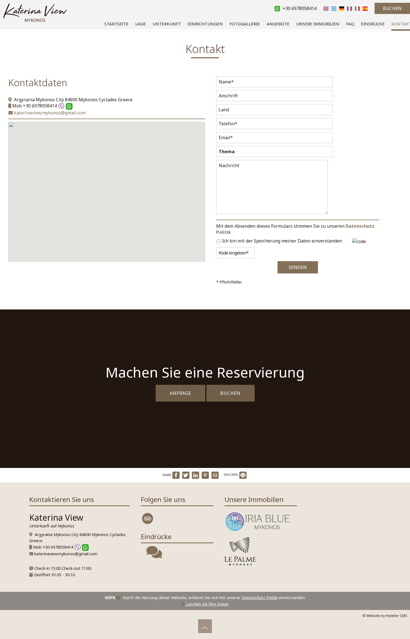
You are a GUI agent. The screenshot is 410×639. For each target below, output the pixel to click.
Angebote (278, 24)
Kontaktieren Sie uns (61, 499)
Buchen (392, 8)
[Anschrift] (274, 97)
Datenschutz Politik (260, 597)
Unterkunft (167, 24)
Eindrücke (373, 24)
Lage (140, 24)
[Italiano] (357, 8)
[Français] (349, 8)
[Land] (274, 111)
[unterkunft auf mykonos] (35, 12)
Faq (350, 24)
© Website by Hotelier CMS (385, 615)
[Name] (274, 83)
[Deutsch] (342, 8)
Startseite (116, 24)
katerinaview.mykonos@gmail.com (49, 113)
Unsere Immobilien (317, 24)
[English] (326, 8)
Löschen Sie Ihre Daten (207, 604)
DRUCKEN (231, 475)
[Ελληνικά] (334, 8)
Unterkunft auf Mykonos (51, 526)
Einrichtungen (205, 24)
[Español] (365, 8)
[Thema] (274, 153)
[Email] (274, 139)
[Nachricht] (272, 188)
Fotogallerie (245, 24)
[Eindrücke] (154, 555)
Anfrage (180, 393)
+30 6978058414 (299, 8)
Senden (298, 267)
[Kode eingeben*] (235, 254)
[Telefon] (274, 125)
